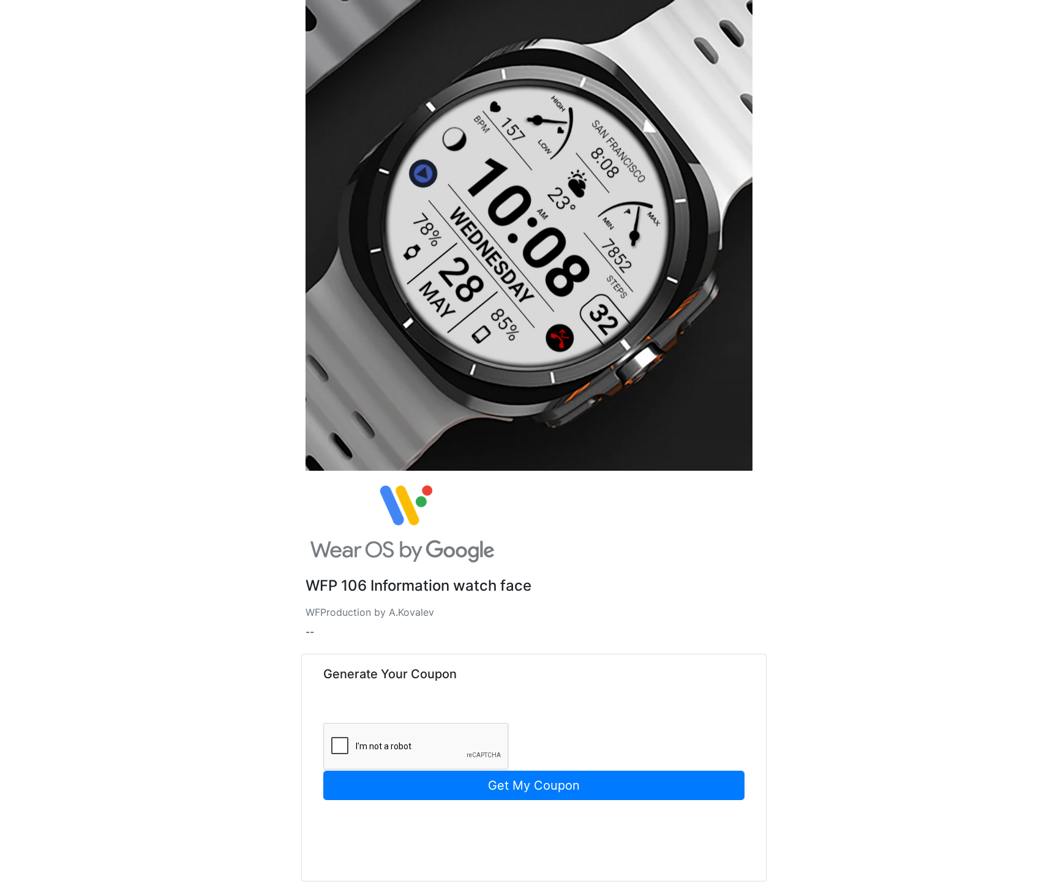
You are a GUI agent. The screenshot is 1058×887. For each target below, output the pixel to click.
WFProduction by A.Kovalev (370, 612)
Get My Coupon (534, 785)
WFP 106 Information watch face (418, 585)
